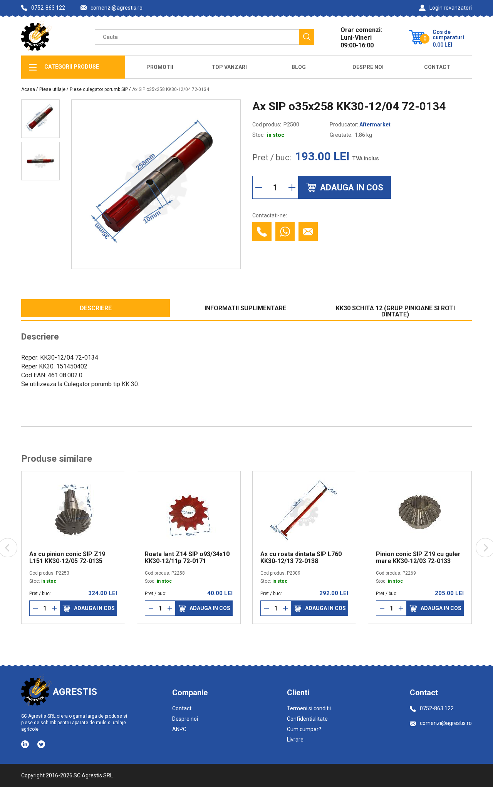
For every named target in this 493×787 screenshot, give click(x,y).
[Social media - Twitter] (41, 744)
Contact (437, 67)
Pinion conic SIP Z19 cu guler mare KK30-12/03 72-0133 (418, 558)
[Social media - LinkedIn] (25, 744)
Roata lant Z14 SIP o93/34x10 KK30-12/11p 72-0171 (187, 558)
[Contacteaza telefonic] (262, 231)
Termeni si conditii (309, 708)
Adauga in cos (94, 608)
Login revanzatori (450, 8)
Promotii (159, 67)
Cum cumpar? (304, 729)
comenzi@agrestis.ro (117, 8)
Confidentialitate (307, 719)
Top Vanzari (229, 67)
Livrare (295, 740)
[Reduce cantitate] (259, 187)
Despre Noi (368, 67)
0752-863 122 (48, 8)
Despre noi (185, 719)
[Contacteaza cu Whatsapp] (285, 231)
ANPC (179, 729)
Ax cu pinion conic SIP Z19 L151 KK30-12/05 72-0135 (67, 558)
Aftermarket (375, 124)
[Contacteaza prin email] (308, 231)
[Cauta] (306, 37)
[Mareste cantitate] (292, 187)
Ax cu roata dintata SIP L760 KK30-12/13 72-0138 (301, 558)
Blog (299, 67)
